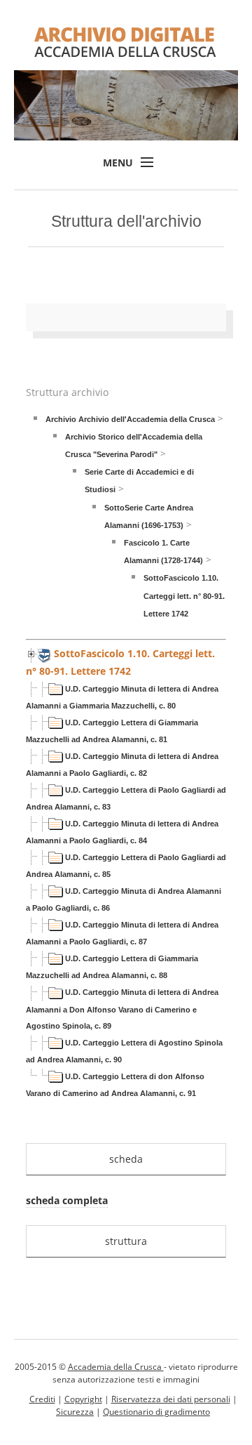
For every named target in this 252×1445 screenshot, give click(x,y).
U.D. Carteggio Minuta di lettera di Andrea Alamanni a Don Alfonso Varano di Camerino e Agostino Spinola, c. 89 (122, 1009)
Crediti (42, 1399)
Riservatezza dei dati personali (170, 1399)
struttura (126, 1241)
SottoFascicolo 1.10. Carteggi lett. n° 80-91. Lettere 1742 (184, 595)
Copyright (83, 1399)
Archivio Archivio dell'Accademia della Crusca (130, 419)
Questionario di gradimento (156, 1412)
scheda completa (67, 1200)
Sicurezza (75, 1412)
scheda (126, 1159)
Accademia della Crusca (116, 1367)
